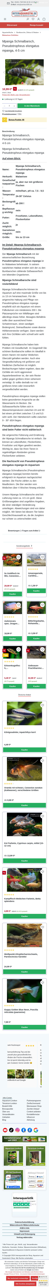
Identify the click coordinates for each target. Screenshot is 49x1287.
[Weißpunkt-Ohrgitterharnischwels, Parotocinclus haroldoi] (24, 935)
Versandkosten (8, 1114)
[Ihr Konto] (38, 19)
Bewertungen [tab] (14, 531)
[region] (24, 72)
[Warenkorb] (44, 19)
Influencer (31, 1117)
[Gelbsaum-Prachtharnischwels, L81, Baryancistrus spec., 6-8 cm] (36, 652)
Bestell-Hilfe (7, 1106)
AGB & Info (24, 1228)
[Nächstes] (45, 72)
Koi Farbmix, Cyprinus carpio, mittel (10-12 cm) (24, 844)
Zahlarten (6, 1117)
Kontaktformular (33, 1114)
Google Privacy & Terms (11, 1274)
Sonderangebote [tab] (23, 546)
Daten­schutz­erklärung (24, 1222)
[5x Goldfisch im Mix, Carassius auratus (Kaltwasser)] (12, 560)
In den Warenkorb (32, 106)
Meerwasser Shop (34, 1106)
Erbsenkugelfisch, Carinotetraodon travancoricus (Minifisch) (12, 666)
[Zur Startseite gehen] (24, 12)
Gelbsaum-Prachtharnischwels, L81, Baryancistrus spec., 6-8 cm (36, 666)
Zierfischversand (33, 1103)
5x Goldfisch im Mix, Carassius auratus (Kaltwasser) (12, 574)
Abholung (31, 1120)
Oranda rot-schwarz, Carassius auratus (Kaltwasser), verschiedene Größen (23, 789)
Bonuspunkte (7, 1109)
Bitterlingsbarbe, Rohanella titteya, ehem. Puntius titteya (36, 622)
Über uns (6, 1112)
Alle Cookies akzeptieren (25, 1284)
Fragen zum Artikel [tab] (30, 531)
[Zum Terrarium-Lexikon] (35, 1156)
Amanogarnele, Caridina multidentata (35, 574)
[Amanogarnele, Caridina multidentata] (36, 560)
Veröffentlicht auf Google (30, 1087)
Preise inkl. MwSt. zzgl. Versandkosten (16, 95)
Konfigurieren (37, 1278)
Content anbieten (34, 1112)
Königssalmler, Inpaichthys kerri (20, 732)
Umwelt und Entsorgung (24, 1234)
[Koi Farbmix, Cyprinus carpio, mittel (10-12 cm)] (24, 824)
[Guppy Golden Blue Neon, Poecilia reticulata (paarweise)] (24, 991)
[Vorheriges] (4, 72)
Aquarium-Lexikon (9, 1101)
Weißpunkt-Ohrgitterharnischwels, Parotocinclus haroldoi (21, 955)
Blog (4, 1120)
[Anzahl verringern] (4, 105)
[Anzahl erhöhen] (14, 105)
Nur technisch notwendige (18, 1278)
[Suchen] (27, 19)
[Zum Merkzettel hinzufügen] (18, 557)
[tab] (24, 131)
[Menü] (5, 19)
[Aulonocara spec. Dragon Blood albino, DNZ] (12, 607)
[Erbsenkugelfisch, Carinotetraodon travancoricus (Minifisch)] (12, 652)
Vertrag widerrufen (24, 1237)
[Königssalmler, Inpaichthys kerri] (24, 713)
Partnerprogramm (34, 1101)
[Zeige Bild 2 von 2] (26, 83)
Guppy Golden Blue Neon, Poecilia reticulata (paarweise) (21, 1011)
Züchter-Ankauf (33, 1109)
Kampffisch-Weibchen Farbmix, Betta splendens (22, 900)
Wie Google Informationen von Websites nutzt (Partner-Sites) (24, 1272)
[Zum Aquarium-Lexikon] (13, 1156)
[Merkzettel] (33, 19)
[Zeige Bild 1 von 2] (22, 83)
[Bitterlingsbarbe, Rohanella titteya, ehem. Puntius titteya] (36, 607)
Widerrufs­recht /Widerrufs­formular (24, 1225)
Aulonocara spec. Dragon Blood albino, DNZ (10, 622)
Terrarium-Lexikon (9, 1103)
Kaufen (12, 594)
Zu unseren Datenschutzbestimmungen (32, 1274)
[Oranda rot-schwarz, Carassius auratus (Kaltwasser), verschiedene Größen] (24, 769)
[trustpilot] (24, 1202)
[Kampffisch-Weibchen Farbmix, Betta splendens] (24, 880)
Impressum (24, 1231)
